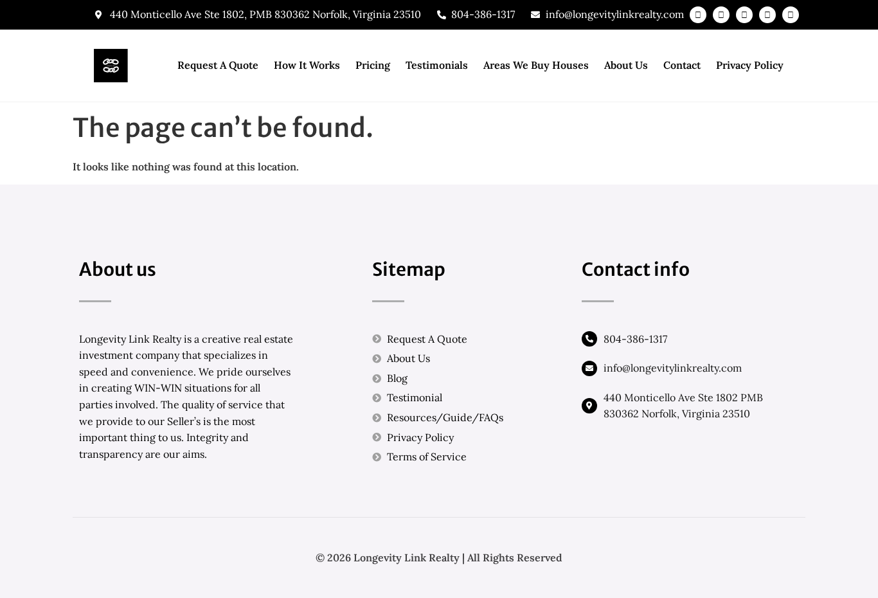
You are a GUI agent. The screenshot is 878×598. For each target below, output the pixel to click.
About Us (626, 65)
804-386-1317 (635, 338)
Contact (682, 65)
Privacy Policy (750, 65)
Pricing (372, 65)
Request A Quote (217, 65)
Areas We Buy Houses (536, 65)
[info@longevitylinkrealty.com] (589, 368)
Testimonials (437, 65)
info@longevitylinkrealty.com (673, 367)
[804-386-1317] (589, 339)
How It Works (307, 65)
